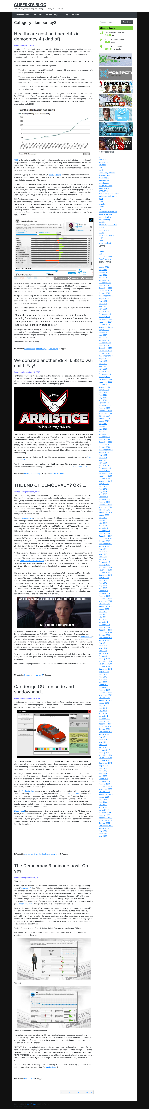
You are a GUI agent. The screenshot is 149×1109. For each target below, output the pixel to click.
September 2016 (105, 575)
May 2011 (102, 742)
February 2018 (104, 531)
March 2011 (103, 747)
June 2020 (103, 458)
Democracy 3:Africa (107, 172)
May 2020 (103, 460)
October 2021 (104, 416)
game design (52, 349)
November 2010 (105, 758)
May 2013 (103, 679)
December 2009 (105, 786)
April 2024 (103, 337)
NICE (16, 160)
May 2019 (103, 491)
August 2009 (104, 797)
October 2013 (104, 666)
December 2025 (105, 288)
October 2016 (104, 572)
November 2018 (105, 507)
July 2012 (103, 705)
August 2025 (104, 298)
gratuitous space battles (109, 193)
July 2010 (103, 768)
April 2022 (103, 400)
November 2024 (105, 322)
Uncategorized (105, 243)
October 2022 (104, 384)
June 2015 (103, 614)
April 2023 (103, 369)
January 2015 (104, 627)
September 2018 (105, 512)
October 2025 (104, 293)
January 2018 (104, 533)
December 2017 (105, 536)
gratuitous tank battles (108, 196)
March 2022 (104, 403)
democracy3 (41, 349)
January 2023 (104, 377)
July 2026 (103, 270)
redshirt (102, 222)
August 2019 (104, 484)
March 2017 (103, 559)
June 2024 (103, 332)
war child (60, 473)
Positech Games (22, 15)
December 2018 (105, 504)
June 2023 (103, 364)
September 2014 (105, 638)
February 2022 (105, 405)
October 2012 (104, 698)
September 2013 (105, 669)
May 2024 (103, 335)
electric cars (104, 183)
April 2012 (103, 713)
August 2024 (104, 330)
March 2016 (103, 591)
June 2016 (103, 583)
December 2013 (105, 661)
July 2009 (103, 799)
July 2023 (103, 361)
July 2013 (103, 674)
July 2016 (103, 580)
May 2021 (103, 429)
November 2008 (105, 820)
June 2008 (103, 833)
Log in (101, 251)
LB (100, 209)
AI (99, 157)
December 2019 (105, 473)
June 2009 (103, 802)
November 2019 (105, 476)
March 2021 (103, 434)
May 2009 (103, 805)
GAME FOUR (104, 191)
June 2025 (103, 304)
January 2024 (104, 345)
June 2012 (103, 708)
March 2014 (103, 653)
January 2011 (104, 752)
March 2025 (104, 311)
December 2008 (105, 818)
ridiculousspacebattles (108, 225)
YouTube (75, 15)
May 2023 (103, 366)
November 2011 (105, 726)
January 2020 (104, 471)
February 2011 (104, 750)
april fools (103, 159)
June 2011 (103, 739)
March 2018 (103, 528)
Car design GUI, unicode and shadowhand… (44, 689)
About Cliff (37, 15)
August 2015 (104, 609)
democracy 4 (29, 349)
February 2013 (104, 687)
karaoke (102, 204)
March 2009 (104, 810)
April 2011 (103, 745)
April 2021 (103, 431)
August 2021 (104, 421)
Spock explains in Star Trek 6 (32, 561)
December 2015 (105, 598)
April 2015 (103, 619)
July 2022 (103, 392)
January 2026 (104, 285)
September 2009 (106, 794)
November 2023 (105, 351)
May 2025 (103, 306)
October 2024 (104, 324)
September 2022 (106, 387)
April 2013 (103, 682)
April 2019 (103, 494)
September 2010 (105, 763)
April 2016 (103, 588)
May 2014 (103, 648)
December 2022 (105, 379)
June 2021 (103, 426)
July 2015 (103, 612)
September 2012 (105, 700)
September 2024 (106, 327)
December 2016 (105, 567)
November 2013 (105, 664)
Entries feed (104, 254)
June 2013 (103, 677)
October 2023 (104, 353)
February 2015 (104, 625)
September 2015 (105, 606)
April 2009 (103, 807)
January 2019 (104, 502)
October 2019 (104, 478)
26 (77, 1092)
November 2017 (105, 538)
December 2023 (105, 348)
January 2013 (104, 690)
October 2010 (104, 760)
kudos (101, 206)
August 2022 (104, 390)
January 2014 (104, 658)
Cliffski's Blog (30, 4)
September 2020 (106, 450)
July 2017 (102, 549)
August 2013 (104, 672)
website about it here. (78, 466)
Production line (28, 791)
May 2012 (103, 711)
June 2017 (103, 551)
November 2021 (105, 413)
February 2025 (105, 314)
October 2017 (104, 541)
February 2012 (104, 719)
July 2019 (103, 486)
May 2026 (103, 275)
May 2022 (103, 397)
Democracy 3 (27, 518)
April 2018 (103, 525)
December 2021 (105, 411)
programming (104, 219)
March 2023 (104, 371)
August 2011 (104, 734)
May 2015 (103, 617)
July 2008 (103, 831)
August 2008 (104, 828)
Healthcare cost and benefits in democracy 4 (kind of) (47, 36)
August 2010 (104, 765)
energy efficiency (106, 186)
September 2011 (105, 732)
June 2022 (103, 395)
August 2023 (104, 358)
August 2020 (104, 452)
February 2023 (105, 374)
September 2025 (106, 296)
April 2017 (103, 557)
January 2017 (104, 565)
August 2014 (104, 640)
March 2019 (103, 497)
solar (101, 238)
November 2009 (105, 789)
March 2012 (103, 716)
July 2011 (102, 737)
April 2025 (103, 309)
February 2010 (104, 781)
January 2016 (104, 596)
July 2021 (103, 424)
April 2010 (103, 776)
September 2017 (105, 544)
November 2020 (105, 444)
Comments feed (105, 256)
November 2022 (105, 382)
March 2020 (104, 465)
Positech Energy (51, 15)
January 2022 (104, 408)
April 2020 (103, 463)
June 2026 (103, 272)
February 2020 (105, 468)
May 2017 (103, 554)
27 (82, 1092)
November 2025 (105, 290)
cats (100, 167)
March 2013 (103, 685)
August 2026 (104, 267)
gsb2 (101, 199)
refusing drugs (55, 175)
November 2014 (105, 632)
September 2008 (106, 826)
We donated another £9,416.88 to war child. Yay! (53, 363)
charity (27, 473)
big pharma (103, 162)
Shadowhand (19, 811)
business (27, 675)
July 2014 (103, 643)
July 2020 (103, 455)
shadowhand (54, 854)
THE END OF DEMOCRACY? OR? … (50, 485)
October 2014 (104, 635)
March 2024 (104, 340)
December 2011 (105, 724)
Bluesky (65, 15)
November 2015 (105, 601)
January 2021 (104, 439)
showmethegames (106, 235)
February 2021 (104, 437)
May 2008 (103, 836)
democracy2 (104, 178)
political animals (105, 214)
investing (102, 201)
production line (42, 854)
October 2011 (104, 729)
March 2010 (103, 779)
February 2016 (104, 593)
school (101, 227)
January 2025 (104, 317)
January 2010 (104, 784)
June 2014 (103, 645)
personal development (108, 212)
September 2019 (105, 481)
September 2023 (106, 356)
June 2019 (103, 489)
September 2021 (105, 418)
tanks (101, 240)
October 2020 (104, 447)
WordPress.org (105, 259)
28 (87, 1092)
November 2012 (105, 695)
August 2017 (104, 546)
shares (101, 233)
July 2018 (103, 518)
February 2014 (104, 656)
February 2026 (105, 283)
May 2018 (103, 523)
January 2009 (104, 815)
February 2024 (105, 343)
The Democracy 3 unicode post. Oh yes (51, 868)
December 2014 (105, 630)
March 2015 (103, 622)
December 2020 (105, 442)
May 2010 (103, 773)
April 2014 (103, 651)
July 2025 (103, 301)
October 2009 (104, 792)
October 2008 (104, 823)
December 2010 (105, 755)
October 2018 (104, 510)
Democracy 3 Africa (25, 904)
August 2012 (104, 703)
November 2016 (105, 570)
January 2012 (104, 721)
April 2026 (103, 277)
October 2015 (104, 604)
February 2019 (104, 499)
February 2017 (104, 562)
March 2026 (104, 280)
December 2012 (105, 692)
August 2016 (104, 578)
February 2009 (105, 812)
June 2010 (103, 771)
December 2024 (105, 319)
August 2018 (104, 515)
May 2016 (103, 585)
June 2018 (103, 520)
